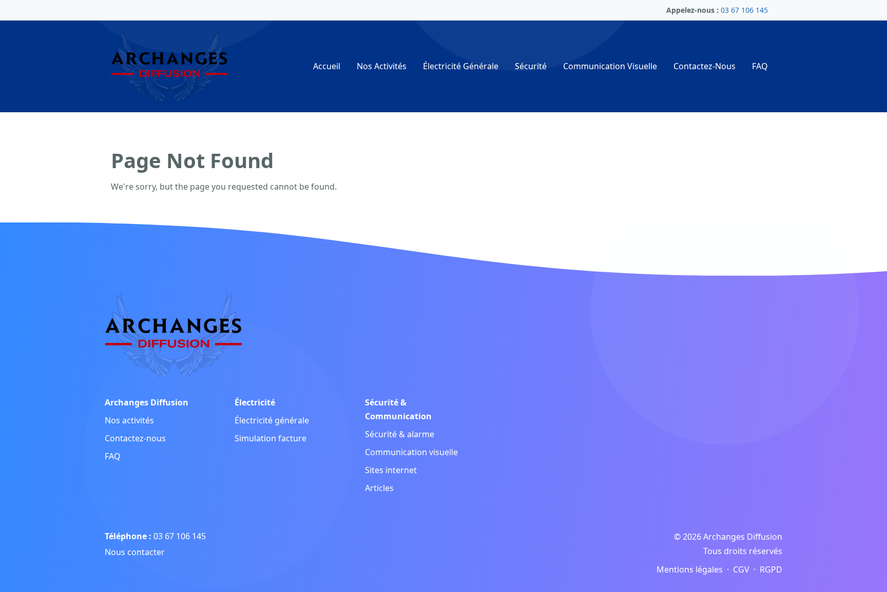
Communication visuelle (411, 452)
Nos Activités (382, 66)
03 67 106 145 (179, 536)
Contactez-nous (135, 438)
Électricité (255, 402)
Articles (379, 488)
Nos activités (129, 420)
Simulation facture (270, 438)
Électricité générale (272, 420)
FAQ (760, 66)
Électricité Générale (460, 66)
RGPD (771, 569)
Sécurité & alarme (399, 434)
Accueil (326, 66)
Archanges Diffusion (146, 402)
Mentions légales (690, 569)
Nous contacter (135, 552)
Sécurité (531, 66)
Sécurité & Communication (398, 409)
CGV (741, 569)
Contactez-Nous (704, 66)
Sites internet (391, 470)
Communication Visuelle (610, 66)
